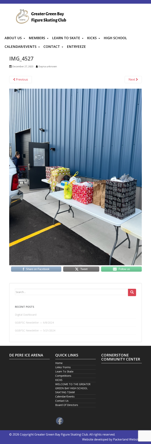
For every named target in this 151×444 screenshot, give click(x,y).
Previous (21, 79)
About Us (13, 38)
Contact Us (62, 400)
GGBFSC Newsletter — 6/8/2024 (34, 322)
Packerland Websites (127, 439)
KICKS (92, 38)
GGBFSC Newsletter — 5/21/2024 (35, 330)
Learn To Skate (66, 38)
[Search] (132, 292)
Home (59, 363)
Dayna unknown (47, 66)
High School (115, 38)
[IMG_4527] (75, 176)
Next (132, 79)
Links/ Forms (63, 367)
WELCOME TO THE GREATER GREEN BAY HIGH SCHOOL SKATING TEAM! (72, 388)
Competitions (63, 375)
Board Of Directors (66, 405)
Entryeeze (76, 46)
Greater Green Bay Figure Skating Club (61, 434)
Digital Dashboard (25, 314)
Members (37, 38)
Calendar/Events (20, 46)
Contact (51, 46)
